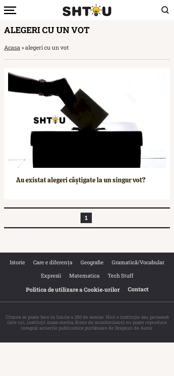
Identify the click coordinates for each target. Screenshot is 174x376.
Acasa (12, 47)
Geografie (92, 262)
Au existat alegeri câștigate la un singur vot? (81, 180)
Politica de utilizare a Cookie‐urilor (73, 289)
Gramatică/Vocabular (138, 262)
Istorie (17, 262)
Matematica (84, 275)
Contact (138, 289)
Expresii (51, 275)
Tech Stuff (121, 275)
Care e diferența (52, 262)
